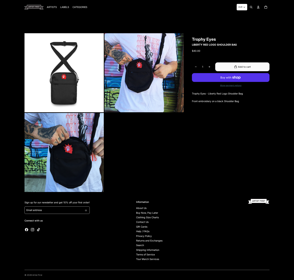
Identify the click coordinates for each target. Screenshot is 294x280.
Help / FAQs (142, 231)
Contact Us (142, 221)
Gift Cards (141, 226)
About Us (141, 208)
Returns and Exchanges (149, 240)
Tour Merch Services (147, 259)
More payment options (230, 85)
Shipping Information (147, 249)
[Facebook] (26, 230)
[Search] (251, 7)
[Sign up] (86, 210)
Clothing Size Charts (147, 217)
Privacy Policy (144, 236)
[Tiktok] (38, 230)
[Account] (258, 7)
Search (140, 245)
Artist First (37, 275)
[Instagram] (32, 230)
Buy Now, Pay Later (147, 212)
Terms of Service (145, 254)
